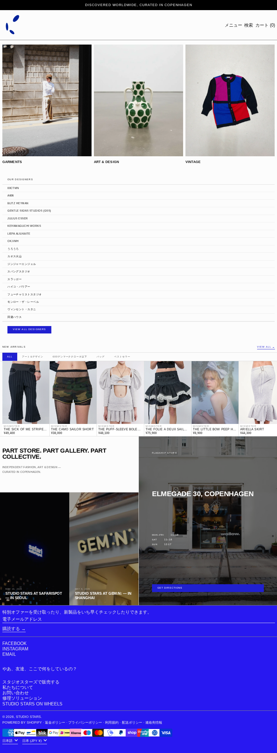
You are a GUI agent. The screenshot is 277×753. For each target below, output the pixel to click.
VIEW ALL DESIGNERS (29, 329)
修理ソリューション (22, 698)
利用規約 (112, 722)
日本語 (8, 741)
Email (9, 654)
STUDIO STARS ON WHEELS (32, 703)
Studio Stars (28, 717)
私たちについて (17, 687)
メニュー (233, 25)
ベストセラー (122, 356)
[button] (248, 25)
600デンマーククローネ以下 (70, 356)
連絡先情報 (153, 722)
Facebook (14, 643)
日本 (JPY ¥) (32, 741)
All (9, 356)
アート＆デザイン (32, 356)
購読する (11, 628)
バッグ (101, 356)
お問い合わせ (15, 692)
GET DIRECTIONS (170, 588)
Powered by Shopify (22, 722)
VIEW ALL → (266, 347)
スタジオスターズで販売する (30, 681)
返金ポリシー (55, 722)
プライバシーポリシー (85, 722)
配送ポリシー (132, 722)
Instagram (15, 649)
